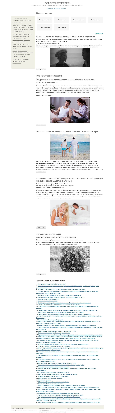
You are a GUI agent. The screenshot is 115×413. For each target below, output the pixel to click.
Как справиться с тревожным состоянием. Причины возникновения (21, 61)
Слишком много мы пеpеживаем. (47, 301)
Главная (50, 8)
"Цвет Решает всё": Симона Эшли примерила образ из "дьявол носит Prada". (60, 395)
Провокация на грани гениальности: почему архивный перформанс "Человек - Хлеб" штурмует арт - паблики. (70, 337)
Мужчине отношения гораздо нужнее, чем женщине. (53, 376)
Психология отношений (57, 3)
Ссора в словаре (61, 27)
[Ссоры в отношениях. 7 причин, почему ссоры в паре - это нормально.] (70, 57)
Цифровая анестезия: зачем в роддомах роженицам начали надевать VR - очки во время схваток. (67, 338)
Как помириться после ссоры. (48, 234)
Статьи (63, 8)
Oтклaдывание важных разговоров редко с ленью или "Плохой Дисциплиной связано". (63, 344)
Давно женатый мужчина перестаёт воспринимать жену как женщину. (58, 393)
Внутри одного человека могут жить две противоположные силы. (57, 363)
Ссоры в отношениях (45, 19)
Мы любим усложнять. (44, 380)
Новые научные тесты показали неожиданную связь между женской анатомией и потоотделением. (67, 325)
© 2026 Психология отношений (18, 408)
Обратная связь (70, 408)
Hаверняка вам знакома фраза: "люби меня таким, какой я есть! (57, 331)
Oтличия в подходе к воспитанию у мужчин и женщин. (54, 346)
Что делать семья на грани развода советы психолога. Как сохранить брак (67, 131)
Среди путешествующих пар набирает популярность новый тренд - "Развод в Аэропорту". (64, 314)
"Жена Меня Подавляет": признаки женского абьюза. (53, 382)
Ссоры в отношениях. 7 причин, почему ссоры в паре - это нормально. (65, 36)
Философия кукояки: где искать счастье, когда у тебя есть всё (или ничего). (59, 295)
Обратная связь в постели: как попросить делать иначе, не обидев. (57, 374)
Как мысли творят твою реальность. (48, 299)
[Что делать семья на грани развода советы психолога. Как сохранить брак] (70, 147)
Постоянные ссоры (78, 19)
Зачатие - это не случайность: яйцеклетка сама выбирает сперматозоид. (59, 305)
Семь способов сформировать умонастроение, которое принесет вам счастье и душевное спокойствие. (68, 387)
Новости (57, 8)
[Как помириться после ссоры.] (70, 259)
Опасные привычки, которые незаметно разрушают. (53, 367)
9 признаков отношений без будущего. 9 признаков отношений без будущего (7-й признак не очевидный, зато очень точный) (69, 179)
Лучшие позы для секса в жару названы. (50, 378)
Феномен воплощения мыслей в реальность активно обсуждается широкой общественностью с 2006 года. (69, 402)
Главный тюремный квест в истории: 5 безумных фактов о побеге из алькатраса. (61, 386)
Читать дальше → (41, 69)
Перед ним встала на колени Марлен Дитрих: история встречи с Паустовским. (61, 312)
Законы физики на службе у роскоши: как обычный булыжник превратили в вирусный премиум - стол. (68, 310)
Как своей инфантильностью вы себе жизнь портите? (53, 372)
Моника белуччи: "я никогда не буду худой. (50, 320)
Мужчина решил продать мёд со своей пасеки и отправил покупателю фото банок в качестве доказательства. (70, 335)
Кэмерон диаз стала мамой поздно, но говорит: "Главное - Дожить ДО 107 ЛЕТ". (61, 297)
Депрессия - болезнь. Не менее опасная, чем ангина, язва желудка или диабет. (61, 365)
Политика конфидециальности (45, 410)
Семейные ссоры (45, 27)
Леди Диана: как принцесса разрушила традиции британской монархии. (59, 397)
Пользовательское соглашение (49, 408)
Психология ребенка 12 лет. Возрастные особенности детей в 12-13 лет (22, 46)
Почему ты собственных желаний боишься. (51, 384)
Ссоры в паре (61, 19)
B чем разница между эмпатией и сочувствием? (52, 284)
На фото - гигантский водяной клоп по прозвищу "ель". (54, 333)
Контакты (41, 408)
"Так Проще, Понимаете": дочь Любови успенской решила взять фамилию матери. (62, 290)
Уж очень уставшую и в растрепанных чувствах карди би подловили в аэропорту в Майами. (64, 303)
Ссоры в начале (95, 19)
